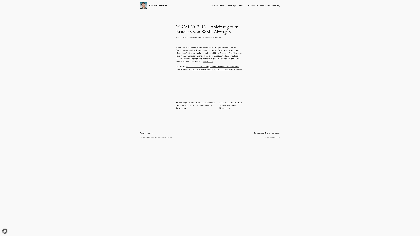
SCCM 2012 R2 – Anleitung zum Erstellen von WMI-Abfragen (212, 67)
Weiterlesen (208, 62)
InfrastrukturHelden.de (213, 37)
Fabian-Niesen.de (158, 5)
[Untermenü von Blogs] (244, 5)
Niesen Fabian (197, 37)
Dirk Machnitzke (223, 69)
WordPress (276, 137)
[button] (5, 231)
